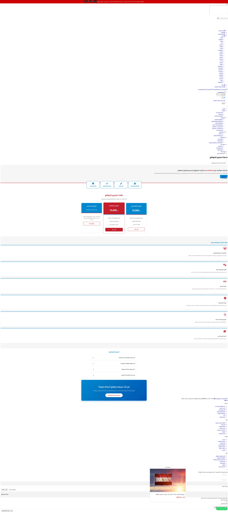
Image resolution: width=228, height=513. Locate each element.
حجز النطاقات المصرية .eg (220, 406)
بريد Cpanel (221, 134)
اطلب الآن (136, 229)
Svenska (221, 79)
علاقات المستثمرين (221, 441)
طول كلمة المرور (224, 500)
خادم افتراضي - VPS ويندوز (217, 128)
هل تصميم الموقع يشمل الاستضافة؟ (127, 358)
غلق (6, 489)
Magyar (221, 63)
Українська (220, 82)
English (221, 52)
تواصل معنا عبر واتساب (113, 395)
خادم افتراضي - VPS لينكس (217, 126)
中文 (222, 43)
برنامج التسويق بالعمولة (219, 87)
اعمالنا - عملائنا (222, 448)
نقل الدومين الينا (222, 410)
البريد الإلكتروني (222, 132)
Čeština (221, 46)
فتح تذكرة (223, 425)
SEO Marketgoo (219, 148)
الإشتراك (215, 100)
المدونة (223, 432)
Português (220, 70)
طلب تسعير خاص (219, 130)
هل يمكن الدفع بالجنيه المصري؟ (128, 375)
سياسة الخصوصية (221, 446)
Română (221, 73)
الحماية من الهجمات (221, 430)
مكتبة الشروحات (222, 426)
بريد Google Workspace (218, 135)
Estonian (221, 54)
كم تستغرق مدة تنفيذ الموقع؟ (128, 369)
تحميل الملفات (222, 428)
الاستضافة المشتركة (219, 119)
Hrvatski (221, 45)
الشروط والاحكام (222, 445)
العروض (222, 32)
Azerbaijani (220, 39)
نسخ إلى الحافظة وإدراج (6, 511)
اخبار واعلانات (222, 443)
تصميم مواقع (220, 150)
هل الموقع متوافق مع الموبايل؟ (128, 363)
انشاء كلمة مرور (224, 503)
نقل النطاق (220, 114)
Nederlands (220, 50)
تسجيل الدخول (221, 30)
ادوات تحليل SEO (222, 467)
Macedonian (220, 66)
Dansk (221, 48)
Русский (221, 75)
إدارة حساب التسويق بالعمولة (219, 459)
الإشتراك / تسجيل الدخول (220, 423)
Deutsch (221, 59)
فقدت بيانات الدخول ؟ (221, 100)
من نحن (223, 439)
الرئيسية (223, 109)
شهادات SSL (220, 139)
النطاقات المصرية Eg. (218, 116)
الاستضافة (223, 118)
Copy (215, 507)
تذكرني (222, 98)
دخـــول (223, 103)
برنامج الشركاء (222, 461)
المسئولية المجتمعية (221, 458)
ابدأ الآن (223, 176)
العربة (223, 85)
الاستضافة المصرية (219, 123)
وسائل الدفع (222, 463)
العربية (222, 36)
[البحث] (221, 153)
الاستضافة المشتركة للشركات (217, 121)
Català (221, 41)
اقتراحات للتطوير (222, 433)
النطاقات (223, 110)
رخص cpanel (220, 146)
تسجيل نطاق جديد (219, 112)
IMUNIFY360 (220, 141)
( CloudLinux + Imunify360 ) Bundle (216, 143)
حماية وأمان (222, 137)
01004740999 (221, 34)
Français (221, 57)
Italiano (221, 64)
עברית (221, 61)
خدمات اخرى (222, 144)
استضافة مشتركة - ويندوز (218, 125)
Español (221, 77)
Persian (221, 55)
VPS (224, 415)
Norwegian (220, 68)
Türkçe (221, 80)
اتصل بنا (223, 450)
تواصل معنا (223, 151)
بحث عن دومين (222, 408)
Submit (3, 489)
